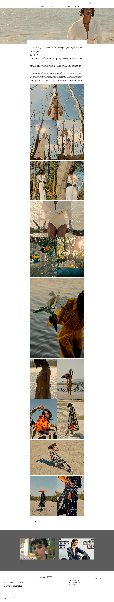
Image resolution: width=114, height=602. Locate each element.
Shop (42, 6)
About (61, 6)
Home (35, 6)
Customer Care (72, 584)
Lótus (62, 561)
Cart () (109, 3)
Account (97, 3)
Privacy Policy (72, 578)
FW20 (22, 561)
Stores (69, 6)
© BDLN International (10, 597)
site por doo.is (8, 598)
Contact (77, 6)
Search (103, 3)
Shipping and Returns (74, 580)
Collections (51, 6)
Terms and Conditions (74, 582)
